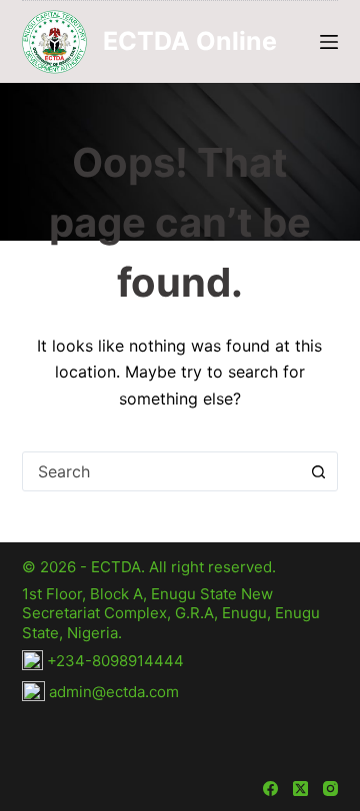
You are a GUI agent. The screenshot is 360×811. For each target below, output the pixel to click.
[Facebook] (270, 788)
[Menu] (329, 42)
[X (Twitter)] (300, 788)
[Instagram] (330, 788)
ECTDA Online (190, 41)
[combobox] (161, 471)
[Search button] (318, 471)
